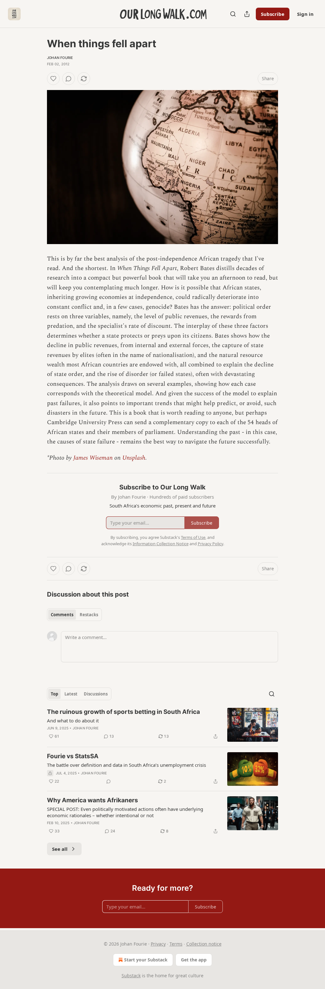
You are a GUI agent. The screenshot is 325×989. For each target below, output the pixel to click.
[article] (162, 724)
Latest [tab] (70, 694)
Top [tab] (54, 694)
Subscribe (272, 14)
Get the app (194, 960)
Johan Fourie (60, 57)
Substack (131, 976)
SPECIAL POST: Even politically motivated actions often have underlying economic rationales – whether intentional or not (125, 812)
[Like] (53, 78)
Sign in (305, 14)
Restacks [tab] (89, 614)
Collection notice (204, 944)
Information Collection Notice (161, 543)
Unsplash (133, 457)
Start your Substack (146, 960)
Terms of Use (193, 537)
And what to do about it (73, 720)
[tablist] (74, 614)
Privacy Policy (210, 543)
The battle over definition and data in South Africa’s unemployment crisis (126, 765)
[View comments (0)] (68, 78)
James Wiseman (93, 457)
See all (60, 849)
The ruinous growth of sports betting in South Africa (123, 711)
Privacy (158, 944)
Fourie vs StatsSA (72, 756)
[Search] (233, 14)
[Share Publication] (247, 14)
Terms (175, 944)
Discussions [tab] (96, 694)
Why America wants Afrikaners (92, 800)
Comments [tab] (62, 614)
